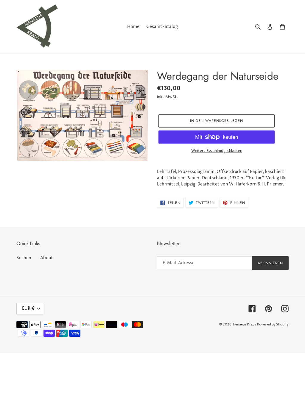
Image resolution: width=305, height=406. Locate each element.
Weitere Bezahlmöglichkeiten (216, 150)
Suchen (23, 258)
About (46, 258)
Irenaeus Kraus (244, 324)
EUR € (28, 308)
